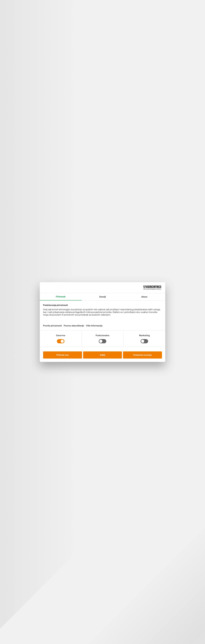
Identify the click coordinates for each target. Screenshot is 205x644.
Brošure (188, 130)
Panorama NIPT (53, 24)
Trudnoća (136, 37)
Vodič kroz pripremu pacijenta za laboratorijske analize (175, 76)
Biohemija (108, 186)
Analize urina (108, 153)
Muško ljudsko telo (121, 89)
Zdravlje (188, 103)
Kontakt (96, 15)
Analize (16, 15)
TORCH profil (139, 105)
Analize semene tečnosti (108, 105)
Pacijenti (68, 19)
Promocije (35, 17)
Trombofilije (139, 139)
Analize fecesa (108, 54)
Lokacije (61, 17)
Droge (108, 237)
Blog (78, 10)
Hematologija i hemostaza (108, 365)
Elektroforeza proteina (108, 278)
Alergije (108, 23)
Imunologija (108, 438)
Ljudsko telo (25, 22)
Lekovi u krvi (108, 470)
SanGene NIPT (45, 22)
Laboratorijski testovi (188, 64)
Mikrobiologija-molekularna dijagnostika (108, 570)
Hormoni (108, 409)
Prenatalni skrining (139, 64)
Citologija (108, 213)
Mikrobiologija (108, 504)
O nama (88, 12)
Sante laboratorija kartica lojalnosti (175, 183)
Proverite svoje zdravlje (136, 20)
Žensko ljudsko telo (121, 38)
